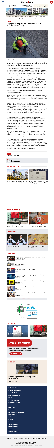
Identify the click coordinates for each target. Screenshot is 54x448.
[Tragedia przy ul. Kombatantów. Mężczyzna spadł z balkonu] (17, 218)
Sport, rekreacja (12, 422)
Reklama (10, 417)
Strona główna (10, 18)
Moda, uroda (11, 407)
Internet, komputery (13, 400)
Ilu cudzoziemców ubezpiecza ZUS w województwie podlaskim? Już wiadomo (17, 182)
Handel (10, 397)
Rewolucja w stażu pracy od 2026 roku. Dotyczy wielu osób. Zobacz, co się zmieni (38, 182)
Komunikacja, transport (14, 402)
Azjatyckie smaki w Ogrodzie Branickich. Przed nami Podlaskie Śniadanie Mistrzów (30, 258)
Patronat (21, 438)
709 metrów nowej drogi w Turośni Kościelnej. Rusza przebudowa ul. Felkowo (31, 293)
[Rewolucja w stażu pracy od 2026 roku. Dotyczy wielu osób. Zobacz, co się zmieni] (39, 174)
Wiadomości (16, 18)
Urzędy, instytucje (13, 426)
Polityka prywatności (23, 442)
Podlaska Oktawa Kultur (14, 246)
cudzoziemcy (10, 155)
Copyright (18, 443)
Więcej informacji (12, 381)
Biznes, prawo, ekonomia (14, 390)
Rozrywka (10, 419)
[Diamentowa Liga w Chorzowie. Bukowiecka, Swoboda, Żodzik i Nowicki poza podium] (39, 218)
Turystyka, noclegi (13, 424)
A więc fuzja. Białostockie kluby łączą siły (25, 269)
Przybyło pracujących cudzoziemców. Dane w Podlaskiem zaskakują (35, 18)
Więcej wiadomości (26, 298)
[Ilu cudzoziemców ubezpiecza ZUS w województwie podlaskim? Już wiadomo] (17, 174)
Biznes (17, 277)
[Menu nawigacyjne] (51, 2)
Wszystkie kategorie (13, 431)
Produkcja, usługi (13, 414)
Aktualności (18, 283)
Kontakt (30, 438)
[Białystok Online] (27, 2)
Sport (17, 271)
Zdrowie (17, 289)
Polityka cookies (32, 442)
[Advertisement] (27, 196)
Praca (20, 18)
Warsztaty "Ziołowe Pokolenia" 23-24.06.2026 (38, 247)
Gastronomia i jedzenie (14, 395)
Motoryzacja (11, 409)
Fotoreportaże (12, 231)
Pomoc (35, 438)
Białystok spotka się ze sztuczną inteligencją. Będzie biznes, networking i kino (29, 275)
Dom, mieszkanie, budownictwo (16, 393)
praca (15, 155)
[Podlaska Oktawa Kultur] (17, 239)
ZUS (18, 155)
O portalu (9, 438)
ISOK (39, 438)
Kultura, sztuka (12, 405)
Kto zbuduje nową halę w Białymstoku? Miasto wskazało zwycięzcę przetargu (28, 263)
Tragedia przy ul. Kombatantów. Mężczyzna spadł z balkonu (16, 225)
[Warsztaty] (38, 239)
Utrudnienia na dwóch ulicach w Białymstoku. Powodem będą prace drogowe (30, 281)
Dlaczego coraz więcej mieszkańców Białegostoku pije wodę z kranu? (30, 287)
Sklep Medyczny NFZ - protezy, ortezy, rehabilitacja (22, 377)
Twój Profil (44, 438)
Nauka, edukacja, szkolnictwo (16, 412)
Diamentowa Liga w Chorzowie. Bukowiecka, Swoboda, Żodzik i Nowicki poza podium (38, 225)
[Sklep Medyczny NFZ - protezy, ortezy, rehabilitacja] (27, 369)
